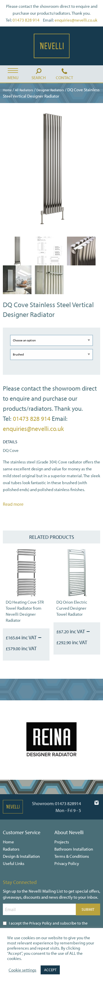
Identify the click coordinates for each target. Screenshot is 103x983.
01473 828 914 (26, 20)
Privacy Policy (66, 863)
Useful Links (13, 863)
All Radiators (24, 90)
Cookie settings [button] (22, 970)
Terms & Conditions (71, 856)
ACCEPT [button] (50, 969)
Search (38, 77)
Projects (61, 842)
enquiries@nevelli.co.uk (76, 20)
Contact (64, 77)
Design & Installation (21, 856)
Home (7, 90)
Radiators (11, 849)
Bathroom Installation (73, 849)
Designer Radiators (50, 90)
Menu (13, 77)
